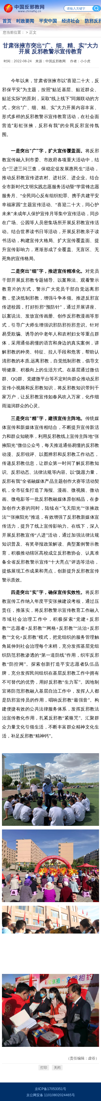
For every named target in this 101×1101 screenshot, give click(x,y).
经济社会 (71, 20)
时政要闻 (25, 20)
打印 (43, 1068)
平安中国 (48, 20)
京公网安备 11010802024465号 (50, 1095)
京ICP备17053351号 (50, 1089)
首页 (7, 20)
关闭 (57, 1068)
